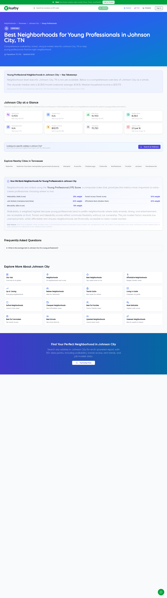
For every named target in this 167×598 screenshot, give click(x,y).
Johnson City (34, 23)
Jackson (138, 166)
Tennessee (22, 23)
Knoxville (77, 166)
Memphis (66, 166)
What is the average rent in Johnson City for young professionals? (33, 248)
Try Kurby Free (85, 363)
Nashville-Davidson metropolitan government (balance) (38, 166)
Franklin (128, 166)
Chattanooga (90, 166)
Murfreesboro (116, 166)
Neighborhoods (10, 23)
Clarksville (103, 166)
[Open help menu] (161, 592)
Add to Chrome (108, 2)
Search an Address (151, 147)
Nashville (9, 166)
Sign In (159, 8)
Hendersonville (151, 166)
